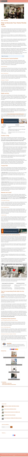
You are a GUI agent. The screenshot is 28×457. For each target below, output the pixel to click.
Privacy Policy (15, 454)
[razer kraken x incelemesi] (14, 456)
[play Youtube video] (14, 270)
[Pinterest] (11, 349)
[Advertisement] (14, 394)
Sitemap (14, 455)
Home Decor (6, 20)
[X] (13, 349)
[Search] (11, 427)
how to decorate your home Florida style (15, 113)
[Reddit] (16, 349)
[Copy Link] (17, 349)
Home (2, 20)
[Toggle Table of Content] (22, 56)
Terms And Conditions (20, 454)
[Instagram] (14, 349)
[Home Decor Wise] (3, 1)
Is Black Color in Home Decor (7, 383)
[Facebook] (10, 349)
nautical (2, 296)
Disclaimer (25, 454)
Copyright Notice (11, 454)
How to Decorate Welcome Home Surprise (9, 384)
